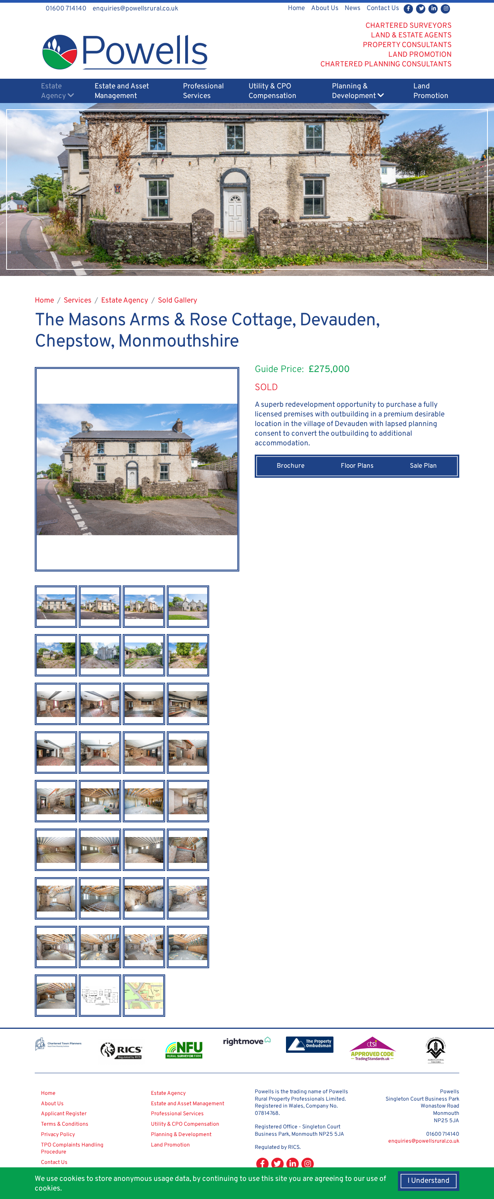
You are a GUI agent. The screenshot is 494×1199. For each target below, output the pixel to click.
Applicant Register (63, 1114)
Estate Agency (54, 91)
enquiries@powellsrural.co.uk (423, 1141)
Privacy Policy (58, 1134)
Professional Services (203, 91)
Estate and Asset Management (122, 91)
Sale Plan (423, 466)
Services (77, 300)
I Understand (429, 1180)
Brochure (291, 466)
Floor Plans (357, 466)
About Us (324, 8)
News (352, 8)
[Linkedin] (433, 9)
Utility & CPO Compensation (272, 91)
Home (296, 8)
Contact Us (383, 8)
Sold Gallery (177, 300)
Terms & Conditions (64, 1124)
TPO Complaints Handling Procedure (72, 1149)
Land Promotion (430, 91)
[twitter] (420, 9)
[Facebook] (408, 9)
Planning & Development (354, 91)
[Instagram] (445, 9)
